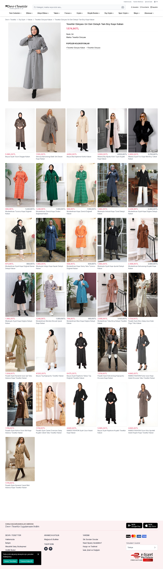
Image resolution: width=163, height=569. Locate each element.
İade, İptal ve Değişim (91, 550)
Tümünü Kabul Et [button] (26, 561)
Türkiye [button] (130, 547)
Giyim (79, 13)
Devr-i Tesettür (10, 20)
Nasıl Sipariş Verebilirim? (92, 543)
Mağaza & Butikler (51, 539)
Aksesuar (148, 13)
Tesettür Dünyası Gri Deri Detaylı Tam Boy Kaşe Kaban (74, 20)
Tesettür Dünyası (93, 48)
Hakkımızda (127, 2)
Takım (56, 13)
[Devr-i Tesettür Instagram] (50, 548)
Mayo (136, 13)
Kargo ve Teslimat (90, 546)
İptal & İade (148, 2)
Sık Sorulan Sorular (90, 539)
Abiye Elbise (42, 13)
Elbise (28, 13)
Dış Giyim (108, 13)
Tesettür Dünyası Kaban (43, 20)
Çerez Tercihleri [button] (10, 561)
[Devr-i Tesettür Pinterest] (46, 548)
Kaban (30, 20)
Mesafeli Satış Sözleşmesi (15, 546)
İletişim (8, 543)
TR (157, 2)
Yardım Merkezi (138, 2)
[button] (123, 7)
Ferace (67, 13)
